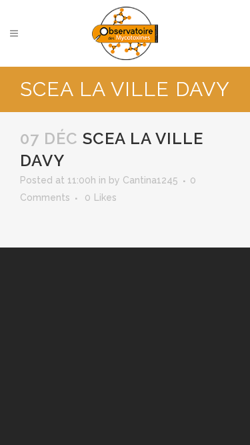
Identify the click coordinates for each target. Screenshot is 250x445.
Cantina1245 (150, 180)
